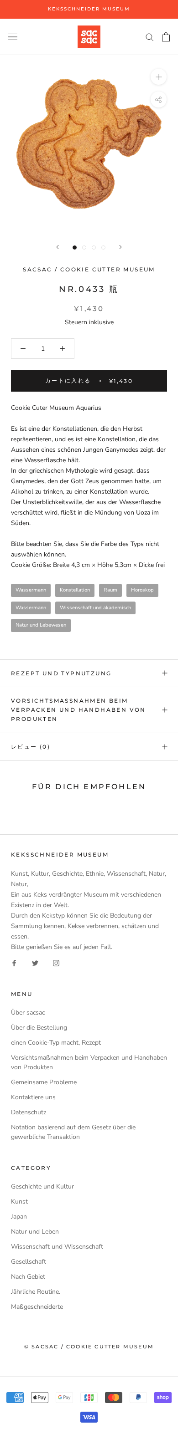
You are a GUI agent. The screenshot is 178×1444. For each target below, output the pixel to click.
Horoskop (142, 590)
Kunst (19, 1201)
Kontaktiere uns (33, 1097)
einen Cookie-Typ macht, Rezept (56, 1042)
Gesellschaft (28, 1261)
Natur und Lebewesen (41, 625)
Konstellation (75, 590)
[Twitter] (35, 962)
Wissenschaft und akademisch (95, 607)
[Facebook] (14, 962)
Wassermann (31, 590)
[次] (120, 247)
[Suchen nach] (150, 37)
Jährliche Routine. (35, 1291)
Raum (110, 590)
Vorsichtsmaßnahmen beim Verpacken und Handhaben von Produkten (78, 709)
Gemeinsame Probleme (44, 1082)
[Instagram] (56, 962)
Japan (19, 1216)
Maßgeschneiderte (37, 1306)
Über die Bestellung (39, 1027)
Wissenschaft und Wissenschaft (57, 1246)
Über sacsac (28, 1012)
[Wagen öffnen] (166, 36)
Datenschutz (28, 1112)
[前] (57, 247)
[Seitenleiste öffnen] (12, 36)
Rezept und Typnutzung (61, 673)
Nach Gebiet (28, 1276)
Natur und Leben (35, 1231)
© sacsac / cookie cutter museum (89, 1346)
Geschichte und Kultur (42, 1186)
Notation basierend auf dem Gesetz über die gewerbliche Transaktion (73, 1132)
